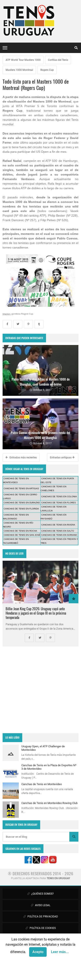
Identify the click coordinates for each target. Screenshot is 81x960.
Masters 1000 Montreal (19, 69)
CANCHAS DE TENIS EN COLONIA (59, 496)
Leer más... (60, 952)
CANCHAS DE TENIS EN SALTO (57, 531)
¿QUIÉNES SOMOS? (42, 893)
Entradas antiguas (61, 457)
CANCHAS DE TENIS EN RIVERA (58, 525)
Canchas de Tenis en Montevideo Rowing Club (49, 803)
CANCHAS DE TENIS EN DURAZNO (22, 502)
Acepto (37, 952)
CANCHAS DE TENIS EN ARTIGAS (21, 488)
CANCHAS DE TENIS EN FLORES (58, 502)
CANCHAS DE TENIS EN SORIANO (59, 535)
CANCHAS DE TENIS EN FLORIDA (21, 508)
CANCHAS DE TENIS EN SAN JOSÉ (22, 535)
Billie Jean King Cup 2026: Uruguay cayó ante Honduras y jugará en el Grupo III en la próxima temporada (36, 613)
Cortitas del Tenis (58, 59)
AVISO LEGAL (42, 905)
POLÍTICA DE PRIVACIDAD (42, 916)
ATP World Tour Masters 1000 (23, 59)
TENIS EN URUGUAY (58, 878)
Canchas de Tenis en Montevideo (41, 784)
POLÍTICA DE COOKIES (42, 928)
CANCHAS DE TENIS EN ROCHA (20, 531)
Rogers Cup (47, 69)
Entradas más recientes (23, 457)
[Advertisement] (40, 690)
